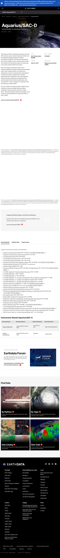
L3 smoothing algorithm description (13, 306)
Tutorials (42, 485)
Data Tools (7, 475)
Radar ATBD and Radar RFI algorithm (13, 297)
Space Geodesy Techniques (12, 483)
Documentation (26, 312)
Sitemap (21, 549)
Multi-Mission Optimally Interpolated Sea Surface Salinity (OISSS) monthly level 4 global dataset (32, 200)
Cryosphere (26, 480)
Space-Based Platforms (23, 16)
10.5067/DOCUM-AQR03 (48, 308)
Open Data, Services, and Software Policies (29, 510)
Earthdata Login (9, 491)
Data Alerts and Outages (11, 488)
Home (3, 16)
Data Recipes (43, 490)
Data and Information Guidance (25, 546)
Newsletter (43, 508)
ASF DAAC (7, 505)
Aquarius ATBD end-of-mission (11, 268)
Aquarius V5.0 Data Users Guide (12, 252)
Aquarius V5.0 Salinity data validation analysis (16, 262)
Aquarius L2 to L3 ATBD (9, 285)
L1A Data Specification (9, 256)
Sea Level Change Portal (11, 534)
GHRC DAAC (8, 513)
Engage (25, 502)
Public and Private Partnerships (27, 514)
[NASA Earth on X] (52, 464)
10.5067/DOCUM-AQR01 (37, 252)
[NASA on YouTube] (55, 464)
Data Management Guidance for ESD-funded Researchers (30, 506)
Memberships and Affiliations (27, 518)
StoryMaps (43, 495)
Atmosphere (26, 473)
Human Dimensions (28, 483)
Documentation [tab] (5, 242)
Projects (7, 486)
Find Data (8, 16)
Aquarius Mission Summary (10, 264)
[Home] (31, 8)
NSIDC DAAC (8, 524)
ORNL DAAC (8, 526)
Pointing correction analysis (10, 302)
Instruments (8, 480)
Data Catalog (8, 473)
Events (42, 505)
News (42, 502)
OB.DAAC (7, 529)
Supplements (34, 268)
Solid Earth (25, 491)
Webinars (42, 479)
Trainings (42, 482)
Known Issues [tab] (25, 242)
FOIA (4, 549)
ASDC (6, 508)
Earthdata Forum (44, 477)
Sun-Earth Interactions (28, 494)
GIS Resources (44, 493)
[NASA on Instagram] (49, 464)
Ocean (24, 488)
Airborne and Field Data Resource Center (11, 538)
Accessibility (12, 549)
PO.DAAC (7, 532)
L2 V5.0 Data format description (12, 258)
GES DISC (7, 516)
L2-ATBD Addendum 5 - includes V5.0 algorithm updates (18, 281)
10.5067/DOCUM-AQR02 (47, 262)
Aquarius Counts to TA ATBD (11, 283)
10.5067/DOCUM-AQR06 (12, 293)
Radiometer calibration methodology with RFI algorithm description (21, 298)
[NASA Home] (26, 8)
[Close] (58, 3)
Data (41, 312)
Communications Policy (43, 546)
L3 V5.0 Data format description (12, 260)
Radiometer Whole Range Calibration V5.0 (14, 300)
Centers (7, 502)
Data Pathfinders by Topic (30, 470)
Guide (27, 310)
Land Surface (26, 486)
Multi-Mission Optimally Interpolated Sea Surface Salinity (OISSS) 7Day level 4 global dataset (32, 149)
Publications (43, 498)
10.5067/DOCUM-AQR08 (36, 283)
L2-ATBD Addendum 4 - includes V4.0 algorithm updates (18, 279)
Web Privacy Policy (8, 546)
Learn (42, 470)
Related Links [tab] (15, 242)
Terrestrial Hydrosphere (29, 496)
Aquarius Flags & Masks (9, 266)
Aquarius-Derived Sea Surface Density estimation (16, 289)
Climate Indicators (27, 478)
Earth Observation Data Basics (46, 473)
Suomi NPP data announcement (27, 5)
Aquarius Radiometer (7, 326)
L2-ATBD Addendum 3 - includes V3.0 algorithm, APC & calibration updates (24, 277)
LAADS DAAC (8, 521)
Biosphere (25, 475)
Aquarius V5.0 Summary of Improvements (14, 254)
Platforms (14, 16)
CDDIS (6, 510)
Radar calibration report (9, 304)
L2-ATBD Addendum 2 (9, 275)
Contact (42, 510)
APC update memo (8, 295)
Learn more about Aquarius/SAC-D (10, 100)
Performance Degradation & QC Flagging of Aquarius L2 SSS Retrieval (22, 291)
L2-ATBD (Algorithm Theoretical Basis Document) (16, 272)
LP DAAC (7, 518)
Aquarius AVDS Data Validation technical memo (16, 308)
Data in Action (44, 487)
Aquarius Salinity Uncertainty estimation (14, 287)
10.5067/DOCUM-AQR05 (35, 285)
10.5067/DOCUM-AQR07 (34, 304)
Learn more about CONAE (13, 224)
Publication (43, 310)
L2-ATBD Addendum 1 (9, 274)
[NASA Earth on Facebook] (46, 464)
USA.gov (29, 549)
